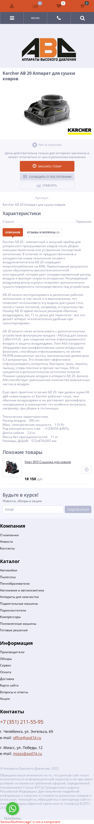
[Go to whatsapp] (12, 808)
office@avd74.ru (27, 737)
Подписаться (78, 509)
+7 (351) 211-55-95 (21, 721)
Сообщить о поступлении (50, 177)
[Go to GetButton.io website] (12, 818)
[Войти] (12, 6)
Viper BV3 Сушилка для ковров (48, 462)
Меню (35, 18)
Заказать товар (50, 166)
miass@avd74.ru (27, 753)
